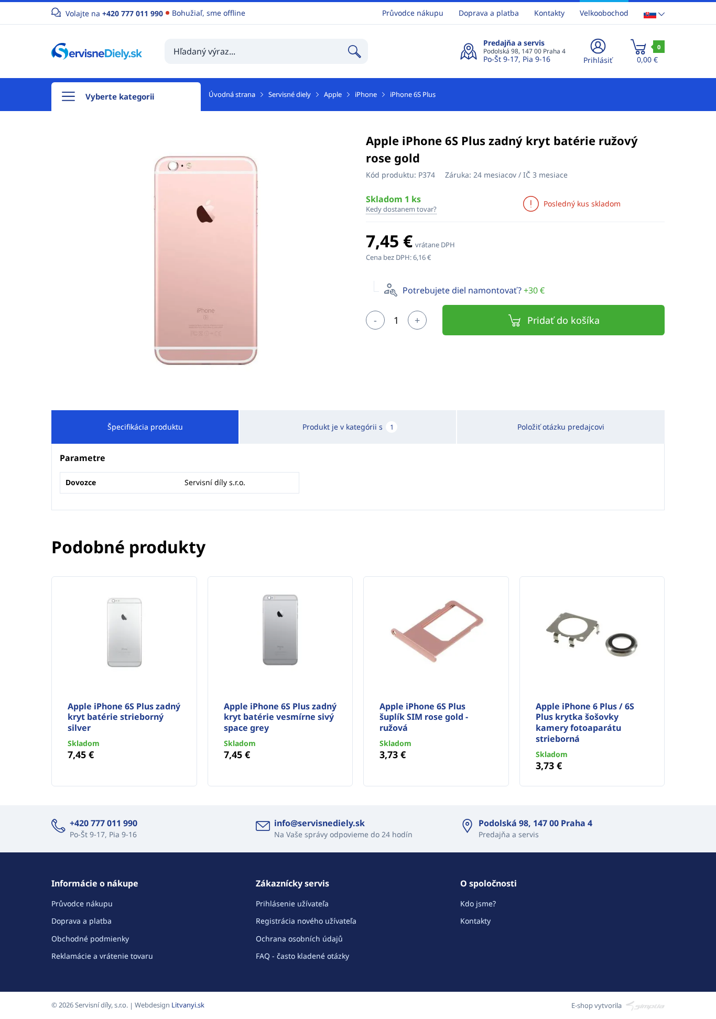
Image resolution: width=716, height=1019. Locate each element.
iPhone (366, 94)
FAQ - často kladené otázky (302, 956)
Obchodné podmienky (90, 939)
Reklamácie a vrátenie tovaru (102, 956)
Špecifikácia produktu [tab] (145, 427)
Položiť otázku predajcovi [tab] (560, 427)
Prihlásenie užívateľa (292, 903)
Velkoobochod (604, 13)
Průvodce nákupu (412, 13)
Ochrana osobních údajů (299, 939)
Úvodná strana (232, 94)
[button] (654, 13)
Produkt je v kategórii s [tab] (348, 427)
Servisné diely (289, 94)
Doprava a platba (489, 13)
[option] (201, 263)
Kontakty (549, 13)
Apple (333, 94)
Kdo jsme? (478, 903)
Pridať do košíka (563, 320)
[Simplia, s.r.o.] (644, 1005)
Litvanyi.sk (187, 1005)
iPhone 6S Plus (413, 94)
